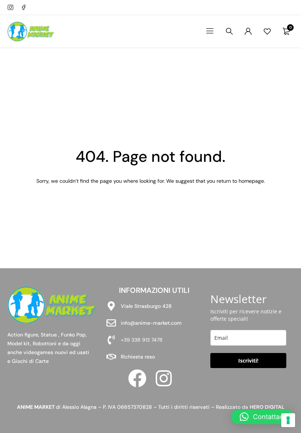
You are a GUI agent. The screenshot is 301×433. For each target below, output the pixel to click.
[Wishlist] (267, 31)
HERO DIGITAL (267, 407)
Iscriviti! (248, 360)
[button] (262, 417)
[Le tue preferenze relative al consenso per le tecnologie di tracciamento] (288, 420)
